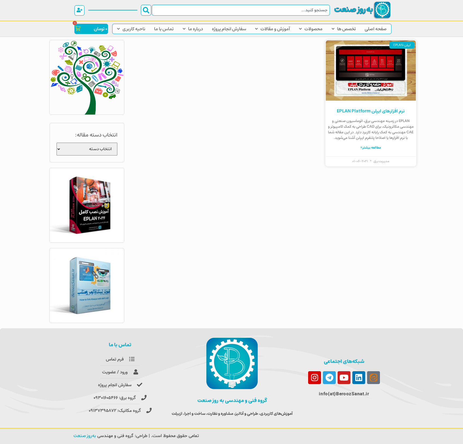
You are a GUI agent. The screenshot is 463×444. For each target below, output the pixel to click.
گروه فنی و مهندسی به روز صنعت (232, 400)
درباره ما (195, 29)
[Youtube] (344, 377)
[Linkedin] (358, 377)
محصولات (313, 29)
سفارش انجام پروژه (229, 29)
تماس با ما (164, 29)
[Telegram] (329, 377)
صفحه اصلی (376, 29)
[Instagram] (314, 377)
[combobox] (241, 10)
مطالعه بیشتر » (371, 147)
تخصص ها (346, 29)
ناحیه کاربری (133, 29)
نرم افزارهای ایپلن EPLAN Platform (371, 111)
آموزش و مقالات (275, 29)
